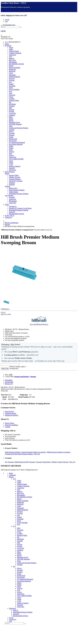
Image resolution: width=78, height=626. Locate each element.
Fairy (10, 93)
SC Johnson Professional (17, 142)
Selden (11, 148)
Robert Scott (13, 139)
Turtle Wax (12, 157)
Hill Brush (12, 104)
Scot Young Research (16, 144)
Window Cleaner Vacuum (60, 462)
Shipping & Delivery (11, 415)
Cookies (7, 427)
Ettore (11, 88)
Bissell (11, 66)
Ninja (10, 126)
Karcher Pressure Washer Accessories (34, 452)
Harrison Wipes (14, 100)
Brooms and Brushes (11, 223)
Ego (10, 82)
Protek (11, 137)
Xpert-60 (12, 168)
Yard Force (12, 170)
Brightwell (12, 69)
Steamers (12, 184)
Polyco (11, 131)
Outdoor (7, 186)
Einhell (11, 84)
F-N (14, 526)
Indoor (7, 173)
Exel (10, 91)
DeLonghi (12, 75)
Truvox (11, 155)
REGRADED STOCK (16, 214)
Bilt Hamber (13, 62)
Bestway (12, 58)
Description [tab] (8, 380)
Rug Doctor (13, 141)
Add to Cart (5, 368)
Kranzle (11, 111)
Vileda (11, 162)
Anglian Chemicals (15, 53)
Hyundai (12, 106)
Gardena (11, 98)
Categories (12, 475)
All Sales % (12, 206)
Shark (11, 150)
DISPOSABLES (14, 77)
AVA (10, 56)
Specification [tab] (9, 382)
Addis (11, 49)
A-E (14, 479)
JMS (10, 108)
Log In (7, 19)
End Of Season (10, 172)
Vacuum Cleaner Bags (43, 462)
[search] (21, 27)
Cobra (11, 73)
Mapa (11, 117)
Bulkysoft (12, 71)
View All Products (39, 324)
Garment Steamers (15, 179)
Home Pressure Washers (16, 190)
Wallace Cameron (14, 166)
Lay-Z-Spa (12, 113)
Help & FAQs (9, 411)
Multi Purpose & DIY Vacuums (25, 462)
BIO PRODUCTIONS (16, 64)
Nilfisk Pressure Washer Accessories (58, 452)
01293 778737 (9, 215)
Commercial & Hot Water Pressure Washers (19, 454)
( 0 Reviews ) (5, 309)
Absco (11, 47)
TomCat (11, 151)
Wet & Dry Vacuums (15, 181)
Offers (7, 204)
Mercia (11, 120)
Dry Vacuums (9, 462)
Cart (6, 21)
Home (7, 44)
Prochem (12, 133)
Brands (11, 477)
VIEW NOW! (5, 11)
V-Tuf (11, 164)
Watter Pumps (13, 192)
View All (37, 454)
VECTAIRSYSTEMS (16, 159)
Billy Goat (12, 60)
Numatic (11, 130)
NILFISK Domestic (15, 124)
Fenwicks (12, 95)
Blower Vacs (13, 188)
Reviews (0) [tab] (9, 384)
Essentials (12, 86)
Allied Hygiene (14, 51)
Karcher (11, 109)
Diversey (12, 78)
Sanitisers (12, 183)
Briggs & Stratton (14, 67)
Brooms (7, 224)
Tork (10, 153)
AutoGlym (12, 55)
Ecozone (12, 80)
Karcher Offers (14, 175)
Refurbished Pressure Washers (18, 194)
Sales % (15, 610)
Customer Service (10, 413)
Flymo (11, 97)
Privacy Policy (9, 423)
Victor (11, 161)
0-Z (14, 566)
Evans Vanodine (14, 89)
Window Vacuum (14, 177)
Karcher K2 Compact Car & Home (20, 208)
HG (10, 102)
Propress (11, 135)
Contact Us (8, 217)
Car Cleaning (9, 195)
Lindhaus (12, 115)
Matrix (11, 119)
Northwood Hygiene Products (18, 128)
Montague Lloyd (14, 122)
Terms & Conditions (11, 425)
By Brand (8, 45)
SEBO (11, 146)
